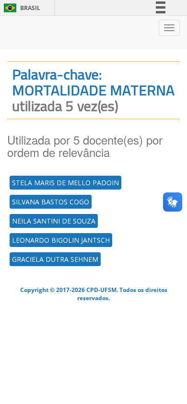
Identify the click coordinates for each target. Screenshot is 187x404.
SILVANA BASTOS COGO (50, 201)
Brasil (20, 8)
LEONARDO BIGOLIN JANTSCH (61, 240)
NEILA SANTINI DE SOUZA (53, 220)
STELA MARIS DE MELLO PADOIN (65, 182)
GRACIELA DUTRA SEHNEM (55, 259)
